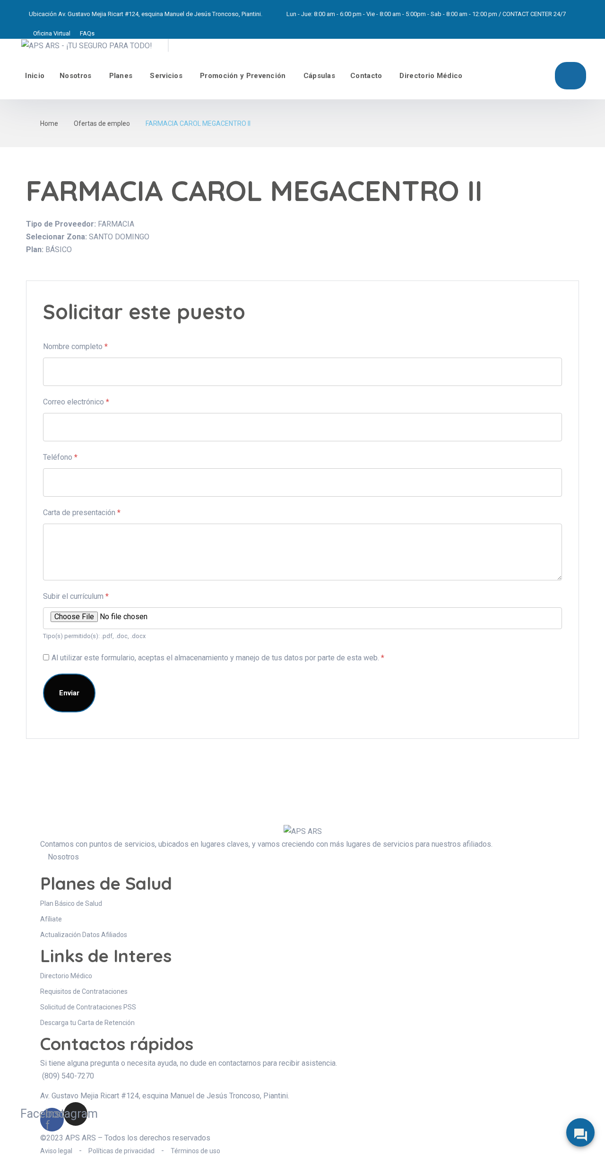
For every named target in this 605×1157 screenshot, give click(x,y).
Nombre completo (75, 346)
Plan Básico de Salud (71, 903)
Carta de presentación (82, 512)
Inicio (34, 75)
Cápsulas (319, 75)
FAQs (87, 33)
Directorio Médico (430, 75)
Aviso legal (56, 1151)
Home (49, 123)
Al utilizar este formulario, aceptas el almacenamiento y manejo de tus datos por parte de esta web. (218, 657)
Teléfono (60, 457)
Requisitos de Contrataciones (84, 991)
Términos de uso (195, 1151)
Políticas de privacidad (121, 1151)
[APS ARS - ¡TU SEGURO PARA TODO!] (86, 45)
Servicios (166, 75)
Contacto (366, 75)
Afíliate (570, 75)
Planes (121, 75)
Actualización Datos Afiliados (83, 934)
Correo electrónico (76, 401)
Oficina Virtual (51, 33)
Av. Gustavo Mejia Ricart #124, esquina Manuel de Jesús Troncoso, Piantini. (160, 14)
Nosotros (75, 75)
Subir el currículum (76, 596)
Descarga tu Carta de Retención (87, 1022)
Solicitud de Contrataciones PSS (88, 1007)
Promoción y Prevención (243, 75)
